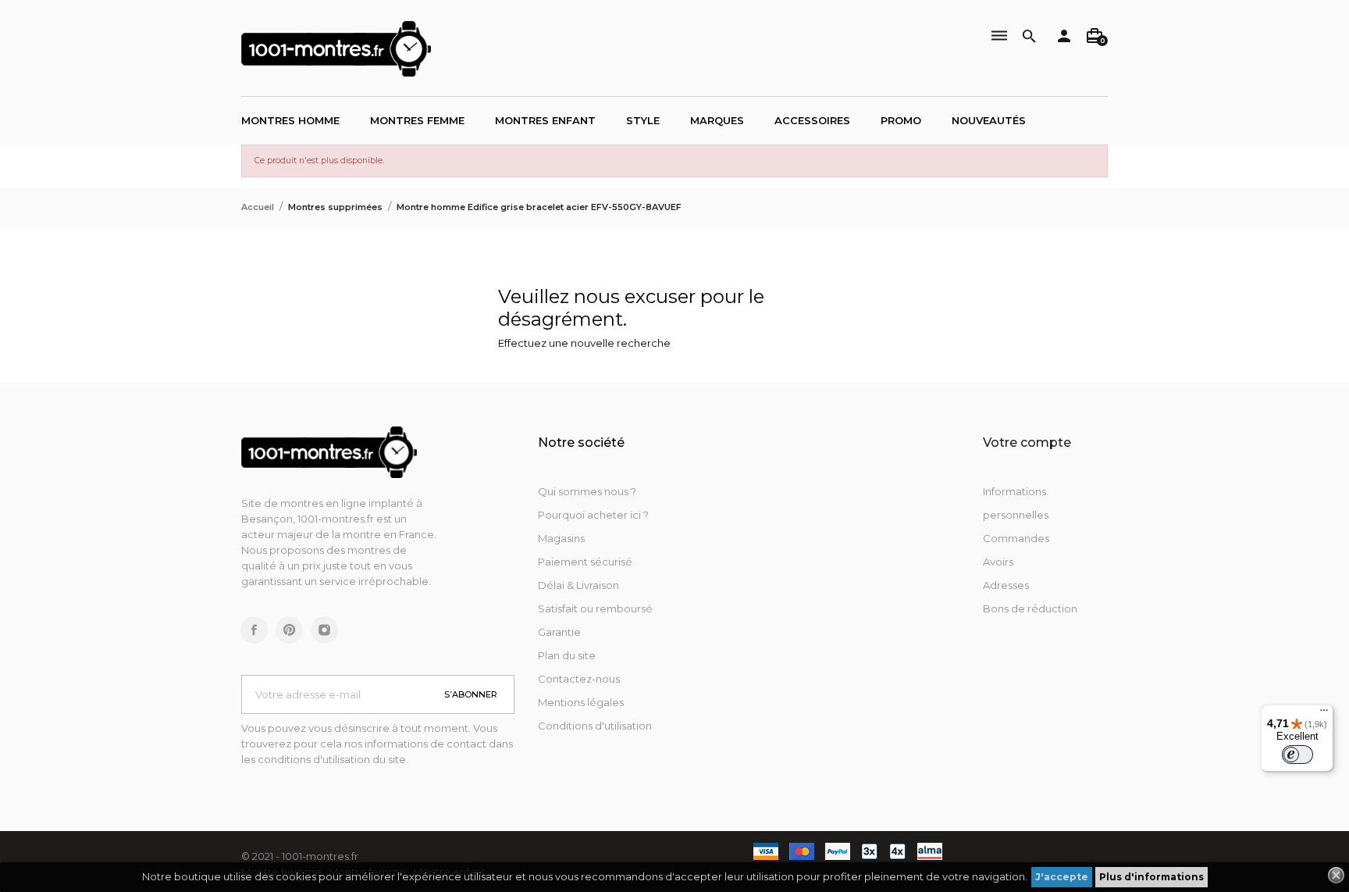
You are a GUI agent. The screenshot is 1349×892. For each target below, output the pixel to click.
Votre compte (1027, 442)
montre (363, 534)
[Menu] (1324, 714)
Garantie (559, 632)
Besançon (267, 518)
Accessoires (812, 120)
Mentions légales (581, 702)
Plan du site (567, 655)
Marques (717, 120)
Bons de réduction (1030, 608)
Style (643, 120)
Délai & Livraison (578, 585)
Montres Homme (290, 120)
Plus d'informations (1151, 877)
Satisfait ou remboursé (595, 608)
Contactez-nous (579, 679)
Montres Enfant (545, 120)
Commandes (1016, 538)
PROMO (901, 120)
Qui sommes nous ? (587, 491)
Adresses (1006, 585)
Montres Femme (417, 120)
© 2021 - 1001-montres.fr (299, 856)
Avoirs (998, 561)
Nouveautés (989, 120)
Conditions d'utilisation (595, 725)
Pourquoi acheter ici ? (593, 514)
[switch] (1297, 754)
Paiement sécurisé (585, 561)
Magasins (561, 538)
